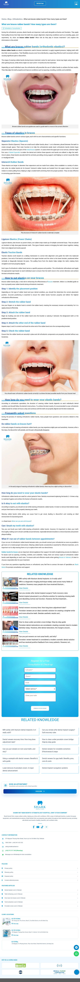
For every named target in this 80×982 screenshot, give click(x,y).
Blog (9, 19)
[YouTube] (38, 827)
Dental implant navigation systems (55, 768)
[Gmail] (46, 827)
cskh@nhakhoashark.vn (11, 846)
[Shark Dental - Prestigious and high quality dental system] (6, 3)
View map (15, 923)
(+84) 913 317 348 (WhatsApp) (14, 850)
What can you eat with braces (21, 521)
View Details (23, 588)
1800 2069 (8, 842)
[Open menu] (76, 3)
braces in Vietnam (65, 557)
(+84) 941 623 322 (17, 842)
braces (50, 281)
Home (4, 19)
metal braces (31, 150)
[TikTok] (42, 827)
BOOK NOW (39, 791)
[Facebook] (33, 827)
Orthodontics (17, 19)
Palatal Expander (14, 152)
